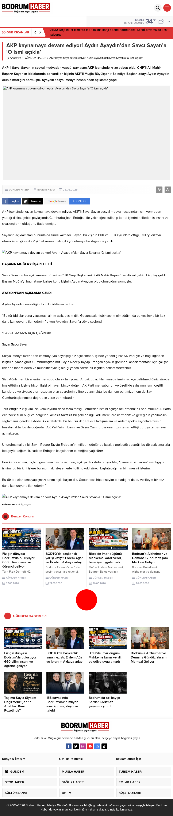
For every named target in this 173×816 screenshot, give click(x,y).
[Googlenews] (97, 746)
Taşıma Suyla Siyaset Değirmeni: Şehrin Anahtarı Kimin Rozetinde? (20, 704)
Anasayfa (15, 58)
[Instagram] (83, 746)
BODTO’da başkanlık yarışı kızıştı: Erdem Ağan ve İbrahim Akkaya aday (65, 558)
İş (22, 504)
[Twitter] (76, 746)
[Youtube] (90, 746)
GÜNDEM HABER (35, 58)
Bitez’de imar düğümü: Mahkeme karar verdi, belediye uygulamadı (106, 558)
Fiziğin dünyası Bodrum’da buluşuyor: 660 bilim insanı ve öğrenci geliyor (18, 560)
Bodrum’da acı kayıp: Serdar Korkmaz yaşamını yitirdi (104, 702)
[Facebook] (69, 746)
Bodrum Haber (46, 189)
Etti (18, 504)
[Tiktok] (104, 746)
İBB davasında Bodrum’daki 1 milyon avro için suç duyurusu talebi (63, 704)
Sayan (27, 504)
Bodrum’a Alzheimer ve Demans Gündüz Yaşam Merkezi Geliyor (150, 558)
